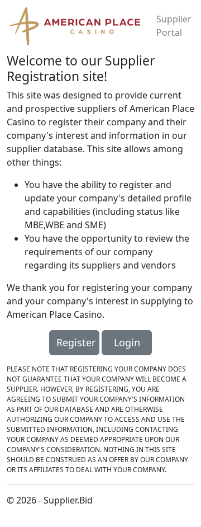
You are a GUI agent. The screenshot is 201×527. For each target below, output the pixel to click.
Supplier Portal (174, 26)
